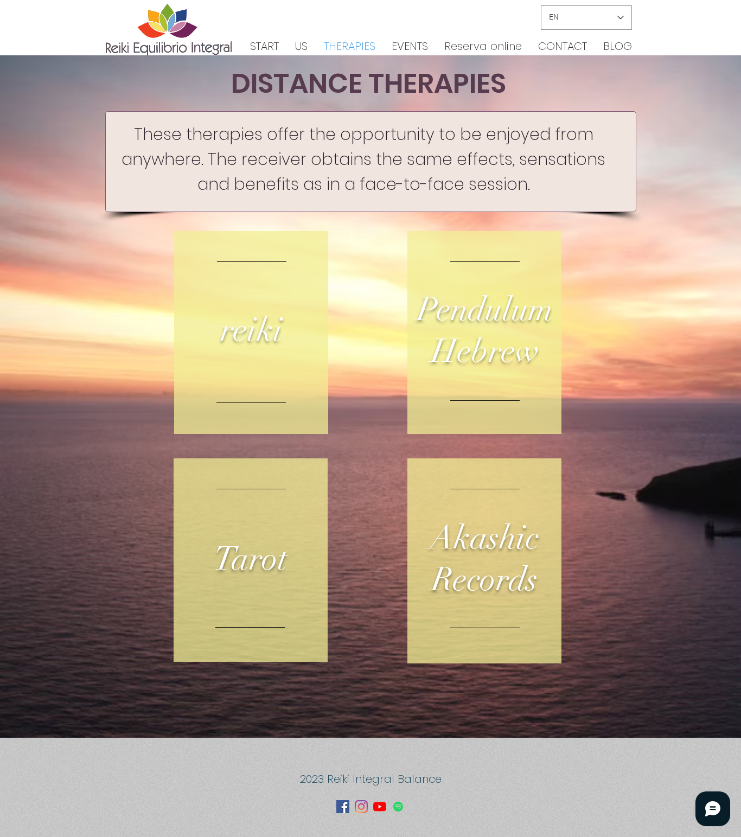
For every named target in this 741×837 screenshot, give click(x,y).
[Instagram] (361, 806)
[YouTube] (379, 806)
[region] (251, 332)
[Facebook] (342, 806)
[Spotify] (398, 806)
